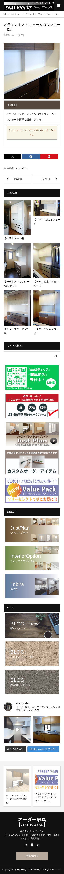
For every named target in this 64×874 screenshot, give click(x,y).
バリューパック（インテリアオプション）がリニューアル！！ (45, 797)
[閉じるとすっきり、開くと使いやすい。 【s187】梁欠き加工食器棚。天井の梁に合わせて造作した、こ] (17, 729)
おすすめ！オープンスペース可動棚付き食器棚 (16, 799)
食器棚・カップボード (14, 34)
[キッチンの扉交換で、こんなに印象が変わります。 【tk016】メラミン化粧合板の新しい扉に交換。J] (46, 729)
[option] (17, 786)
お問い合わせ (32, 855)
